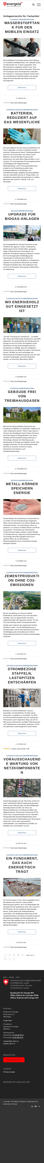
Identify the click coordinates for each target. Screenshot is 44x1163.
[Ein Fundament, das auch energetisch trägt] (22, 887)
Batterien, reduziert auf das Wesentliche (22, 117)
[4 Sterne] (8, 102)
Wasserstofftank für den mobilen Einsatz (22, 27)
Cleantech (14, 19)
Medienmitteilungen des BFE (16, 1082)
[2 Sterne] (5, 102)
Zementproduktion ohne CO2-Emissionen (22, 580)
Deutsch (18, 109)
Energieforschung (26, 19)
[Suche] (32, 4)
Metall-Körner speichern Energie (22, 488)
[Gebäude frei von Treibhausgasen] (22, 415)
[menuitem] (32, 4)
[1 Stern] (4, 102)
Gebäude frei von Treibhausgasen (22, 396)
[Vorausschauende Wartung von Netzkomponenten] (22, 788)
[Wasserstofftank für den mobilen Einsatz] (22, 47)
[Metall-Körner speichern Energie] (22, 507)
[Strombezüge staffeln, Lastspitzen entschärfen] (22, 698)
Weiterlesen (22, 87)
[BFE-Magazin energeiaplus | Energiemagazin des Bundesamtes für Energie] (18, 4)
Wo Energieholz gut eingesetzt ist (22, 306)
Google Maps (7, 1020)
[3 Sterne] (6, 102)
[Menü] (38, 4)
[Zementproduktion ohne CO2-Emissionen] (22, 600)
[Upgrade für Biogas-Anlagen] (22, 233)
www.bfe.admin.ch (9, 1044)
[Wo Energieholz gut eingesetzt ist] (22, 325)
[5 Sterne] (9, 102)
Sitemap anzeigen (9, 1072)
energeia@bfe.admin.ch (11, 1041)
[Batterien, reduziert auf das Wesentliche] (22, 136)
